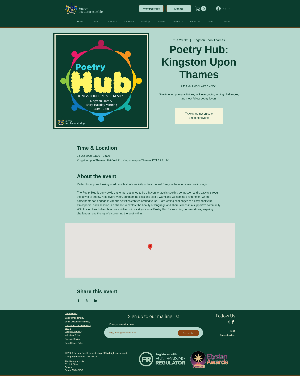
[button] (201, 8)
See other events (199, 117)
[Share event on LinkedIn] (95, 300)
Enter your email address (122, 324)
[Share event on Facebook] (78, 300)
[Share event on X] (87, 300)
